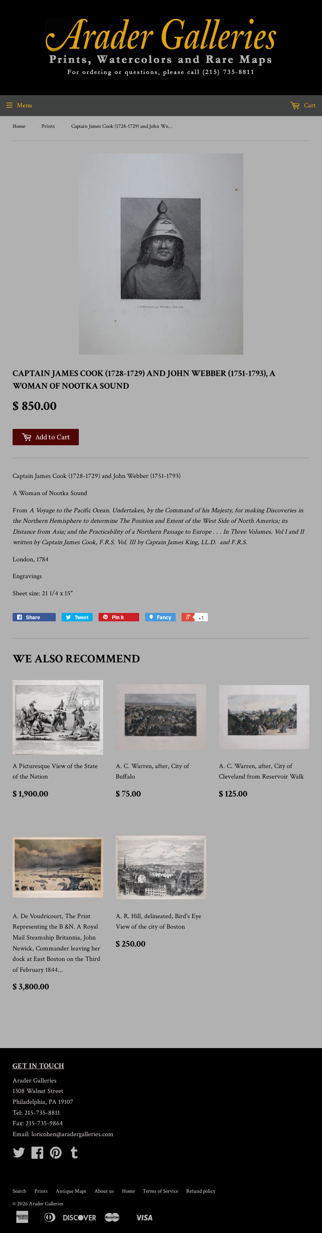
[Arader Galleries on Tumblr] (74, 1155)
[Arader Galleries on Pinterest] (55, 1155)
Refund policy (201, 1191)
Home (19, 126)
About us (104, 1191)
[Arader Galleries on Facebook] (37, 1155)
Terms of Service (160, 1191)
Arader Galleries (46, 1203)
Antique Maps (71, 1191)
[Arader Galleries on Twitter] (19, 1155)
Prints (48, 126)
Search (19, 1191)
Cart (309, 105)
